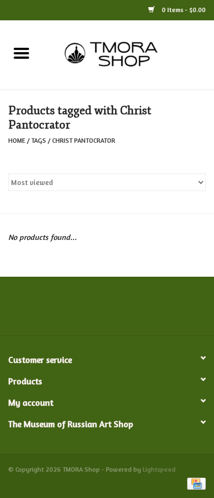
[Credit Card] (194, 483)
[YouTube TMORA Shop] (127, 310)
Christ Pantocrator (83, 140)
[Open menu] (21, 53)
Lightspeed (159, 469)
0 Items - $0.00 (183, 9)
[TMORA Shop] (128, 53)
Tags (38, 140)
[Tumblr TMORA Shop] (146, 310)
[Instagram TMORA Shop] (166, 310)
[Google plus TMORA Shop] (87, 310)
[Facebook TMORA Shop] (48, 310)
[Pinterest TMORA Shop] (107, 310)
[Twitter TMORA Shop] (67, 310)
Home (16, 140)
